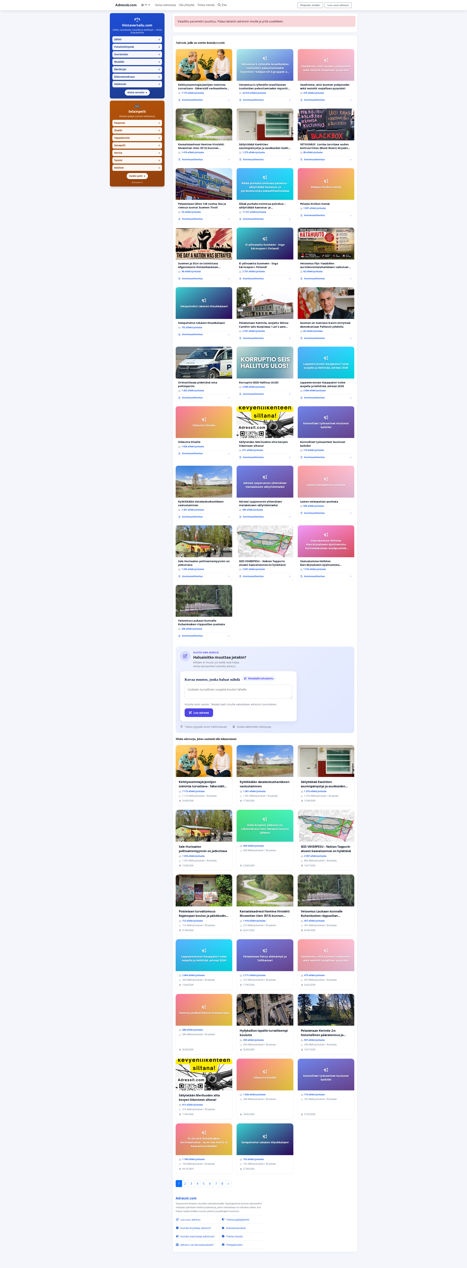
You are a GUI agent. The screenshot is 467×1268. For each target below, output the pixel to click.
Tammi (137, 160)
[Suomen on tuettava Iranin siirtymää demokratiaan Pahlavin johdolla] (326, 314)
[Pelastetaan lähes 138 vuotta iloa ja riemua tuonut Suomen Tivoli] (204, 195)
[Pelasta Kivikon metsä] (326, 194)
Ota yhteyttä (186, 5)
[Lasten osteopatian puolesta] (326, 491)
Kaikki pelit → (137, 176)
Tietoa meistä (206, 5)
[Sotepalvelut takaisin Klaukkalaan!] (204, 313)
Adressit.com (125, 5)
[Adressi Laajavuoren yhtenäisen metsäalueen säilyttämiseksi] (265, 493)
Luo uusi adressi (338, 5)
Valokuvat (137, 84)
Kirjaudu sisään (310, 5)
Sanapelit (137, 145)
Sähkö (137, 39)
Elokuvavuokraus (137, 76)
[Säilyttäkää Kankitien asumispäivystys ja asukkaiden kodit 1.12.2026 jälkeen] (265, 136)
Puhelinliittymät (137, 47)
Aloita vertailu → (137, 92)
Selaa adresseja (165, 5)
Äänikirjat (137, 69)
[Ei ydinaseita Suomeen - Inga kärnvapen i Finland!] (265, 255)
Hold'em (137, 167)
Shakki (137, 130)
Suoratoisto (137, 54)
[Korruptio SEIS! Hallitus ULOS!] (265, 372)
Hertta (137, 152)
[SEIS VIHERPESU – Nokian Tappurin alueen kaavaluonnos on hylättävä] (265, 553)
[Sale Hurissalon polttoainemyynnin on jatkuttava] (204, 553)
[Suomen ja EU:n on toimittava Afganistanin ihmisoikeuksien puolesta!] (204, 255)
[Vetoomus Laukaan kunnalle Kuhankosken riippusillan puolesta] (204, 612)
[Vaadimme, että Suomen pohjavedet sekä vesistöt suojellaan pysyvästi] (326, 76)
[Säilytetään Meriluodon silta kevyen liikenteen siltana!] (265, 434)
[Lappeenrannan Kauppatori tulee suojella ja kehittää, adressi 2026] (326, 374)
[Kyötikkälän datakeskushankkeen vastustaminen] (204, 493)
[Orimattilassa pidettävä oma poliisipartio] (204, 374)
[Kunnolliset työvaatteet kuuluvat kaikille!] (326, 434)
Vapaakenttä (137, 137)
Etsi (224, 5)
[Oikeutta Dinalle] (204, 432)
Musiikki (137, 61)
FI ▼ (147, 4)
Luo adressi (201, 712)
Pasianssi (137, 123)
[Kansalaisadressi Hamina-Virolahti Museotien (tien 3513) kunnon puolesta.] (204, 136)
